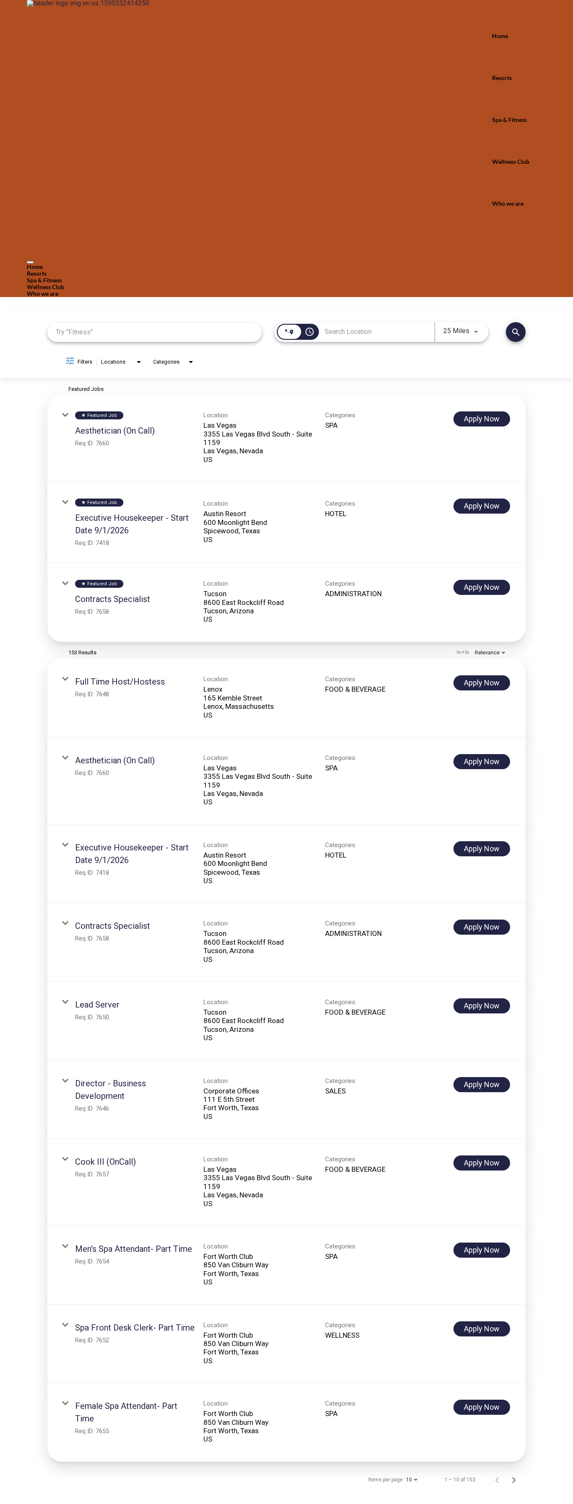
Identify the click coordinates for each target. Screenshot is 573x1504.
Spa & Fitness (509, 119)
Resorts (502, 77)
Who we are (508, 203)
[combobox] (154, 332)
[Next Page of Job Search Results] (513, 1479)
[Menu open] (30, 262)
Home (500, 35)
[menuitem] (286, 267)
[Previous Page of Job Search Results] (497, 1479)
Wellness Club (510, 161)
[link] (286, 438)
